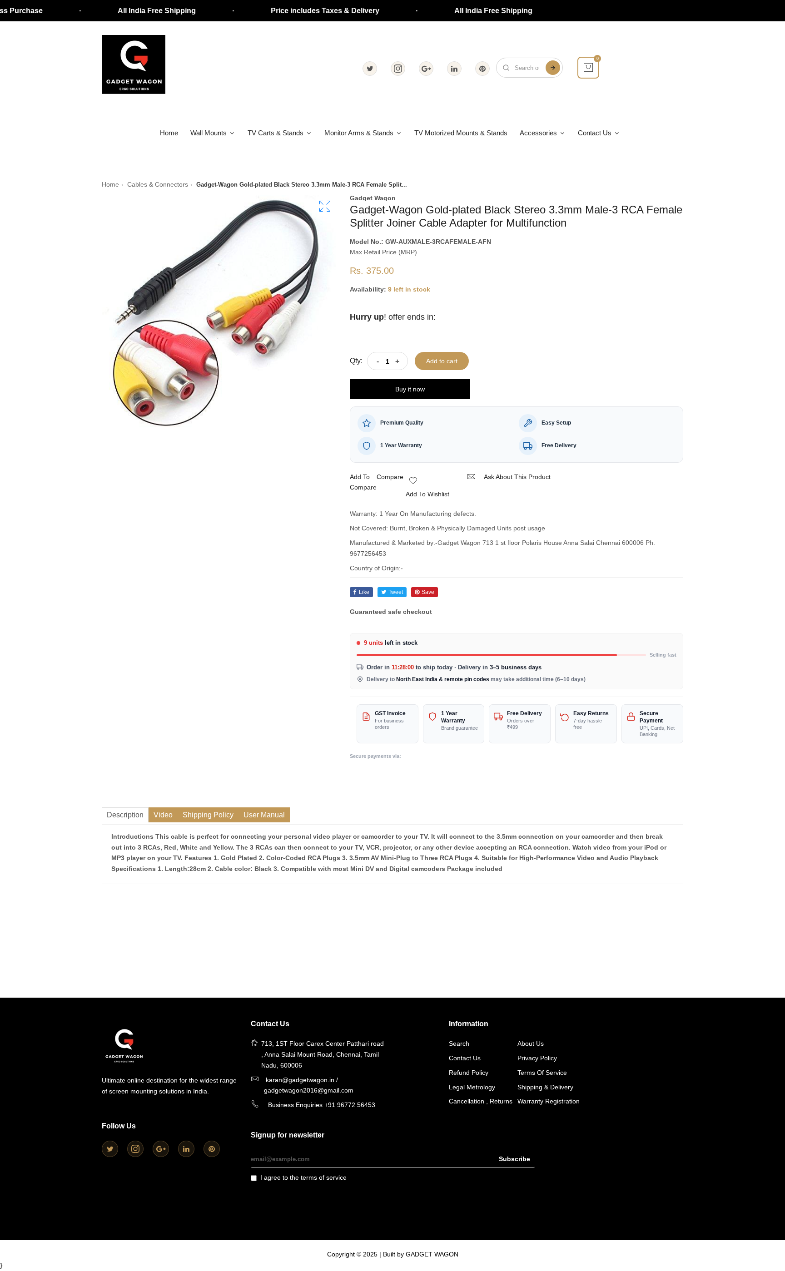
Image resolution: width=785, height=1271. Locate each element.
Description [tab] (125, 815)
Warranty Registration (548, 1101)
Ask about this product (517, 476)
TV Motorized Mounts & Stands (460, 133)
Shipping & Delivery (545, 1087)
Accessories (539, 133)
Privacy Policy (537, 1058)
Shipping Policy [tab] (208, 815)
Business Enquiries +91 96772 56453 (321, 1104)
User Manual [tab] (264, 815)
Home (169, 133)
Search (459, 1043)
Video (163, 815)
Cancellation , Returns (480, 1101)
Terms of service (542, 1072)
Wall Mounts (209, 133)
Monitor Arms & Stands (359, 133)
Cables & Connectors (157, 184)
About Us (530, 1043)
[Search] (553, 67)
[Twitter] (370, 68)
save (428, 592)
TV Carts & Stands (276, 133)
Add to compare (363, 482)
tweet (395, 592)
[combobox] (529, 68)
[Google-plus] (426, 68)
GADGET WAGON (432, 1254)
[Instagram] (398, 68)
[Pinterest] (482, 68)
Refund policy (468, 1072)
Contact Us (595, 133)
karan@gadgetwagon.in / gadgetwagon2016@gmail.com (308, 1085)
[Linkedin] (454, 68)
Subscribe (514, 1158)
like (364, 592)
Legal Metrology (472, 1087)
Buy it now (410, 389)
